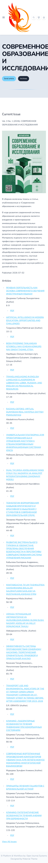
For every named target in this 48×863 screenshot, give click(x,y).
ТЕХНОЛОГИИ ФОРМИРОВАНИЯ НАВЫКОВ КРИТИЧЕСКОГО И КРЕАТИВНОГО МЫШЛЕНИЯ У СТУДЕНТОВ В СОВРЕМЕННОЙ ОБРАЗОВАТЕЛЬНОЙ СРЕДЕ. (22, 509)
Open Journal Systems (36, 855)
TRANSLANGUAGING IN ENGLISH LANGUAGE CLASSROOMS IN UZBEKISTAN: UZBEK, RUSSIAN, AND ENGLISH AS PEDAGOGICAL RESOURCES (24, 382)
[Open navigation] (3, 17)
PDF (12, 310)
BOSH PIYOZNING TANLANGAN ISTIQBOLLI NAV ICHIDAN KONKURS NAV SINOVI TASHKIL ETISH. (23, 346)
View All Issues (9, 841)
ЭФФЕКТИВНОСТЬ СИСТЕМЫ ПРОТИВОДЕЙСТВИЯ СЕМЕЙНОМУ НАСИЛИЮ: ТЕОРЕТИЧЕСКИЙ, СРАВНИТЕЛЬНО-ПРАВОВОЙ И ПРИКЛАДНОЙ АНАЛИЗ (23, 652)
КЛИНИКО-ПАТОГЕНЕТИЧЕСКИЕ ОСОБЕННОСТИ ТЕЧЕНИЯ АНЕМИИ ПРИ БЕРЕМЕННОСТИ (24, 815)
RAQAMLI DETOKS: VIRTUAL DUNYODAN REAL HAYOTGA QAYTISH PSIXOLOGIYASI (24, 411)
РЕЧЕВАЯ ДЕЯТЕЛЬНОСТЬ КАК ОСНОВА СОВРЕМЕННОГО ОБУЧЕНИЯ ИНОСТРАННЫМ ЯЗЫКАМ (25, 290)
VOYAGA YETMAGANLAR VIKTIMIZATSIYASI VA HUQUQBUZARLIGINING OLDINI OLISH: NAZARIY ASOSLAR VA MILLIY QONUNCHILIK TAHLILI (25, 620)
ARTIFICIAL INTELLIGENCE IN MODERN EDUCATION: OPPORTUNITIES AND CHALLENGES (25, 320)
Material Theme (30, 858)
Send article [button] (9, 78)
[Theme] (39, 17)
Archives (23, 78)
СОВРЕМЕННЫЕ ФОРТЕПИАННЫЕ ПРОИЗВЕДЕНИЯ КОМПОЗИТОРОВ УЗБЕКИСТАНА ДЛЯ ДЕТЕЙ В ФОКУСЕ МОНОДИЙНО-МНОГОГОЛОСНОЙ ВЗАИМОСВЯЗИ (25, 760)
